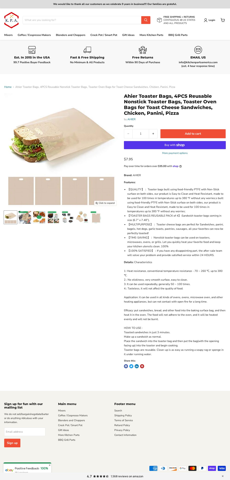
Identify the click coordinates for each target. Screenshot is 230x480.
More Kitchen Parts (151, 35)
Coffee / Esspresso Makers (34, 35)
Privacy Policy (122, 430)
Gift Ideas (128, 35)
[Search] (145, 20)
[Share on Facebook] (126, 366)
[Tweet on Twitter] (131, 366)
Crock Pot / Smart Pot (103, 35)
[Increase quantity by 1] (153, 133)
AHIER (131, 119)
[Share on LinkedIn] (137, 366)
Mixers (8, 35)
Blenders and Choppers (70, 35)
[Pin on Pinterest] (142, 366)
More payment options (175, 153)
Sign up (12, 443)
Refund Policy (122, 425)
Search (118, 410)
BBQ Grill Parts (178, 35)
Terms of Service (123, 420)
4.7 (89, 476)
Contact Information (125, 435)
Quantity (128, 126)
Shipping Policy (123, 415)
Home (8, 86)
